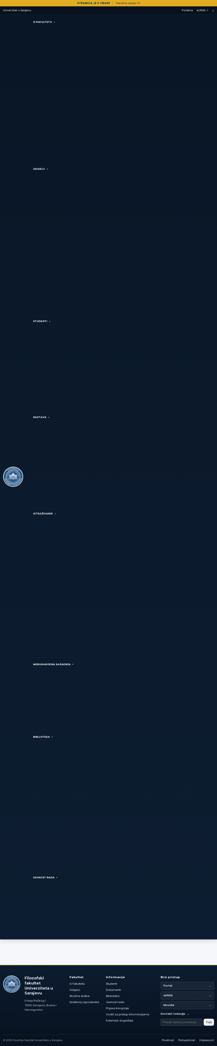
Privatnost (168, 1040)
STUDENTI (42, 321)
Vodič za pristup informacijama (127, 1014)
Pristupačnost (186, 1040)
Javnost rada (115, 1002)
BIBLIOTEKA (43, 736)
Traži (209, 1022)
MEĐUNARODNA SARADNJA (53, 664)
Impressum (206, 1040)
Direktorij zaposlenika (84, 1002)
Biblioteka (113, 996)
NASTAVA (41, 417)
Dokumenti (113, 990)
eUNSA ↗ (202, 10)
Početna (187, 10)
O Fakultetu (77, 984)
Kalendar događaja (119, 1021)
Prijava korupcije (117, 1008)
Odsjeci (75, 990)
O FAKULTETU (44, 22)
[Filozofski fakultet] (11, 984)
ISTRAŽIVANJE (44, 513)
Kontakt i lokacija (175, 1014)
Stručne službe (80, 996)
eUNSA (187, 995)
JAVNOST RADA (45, 877)
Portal (187, 985)
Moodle (187, 1005)
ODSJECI (40, 168)
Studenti (111, 984)
